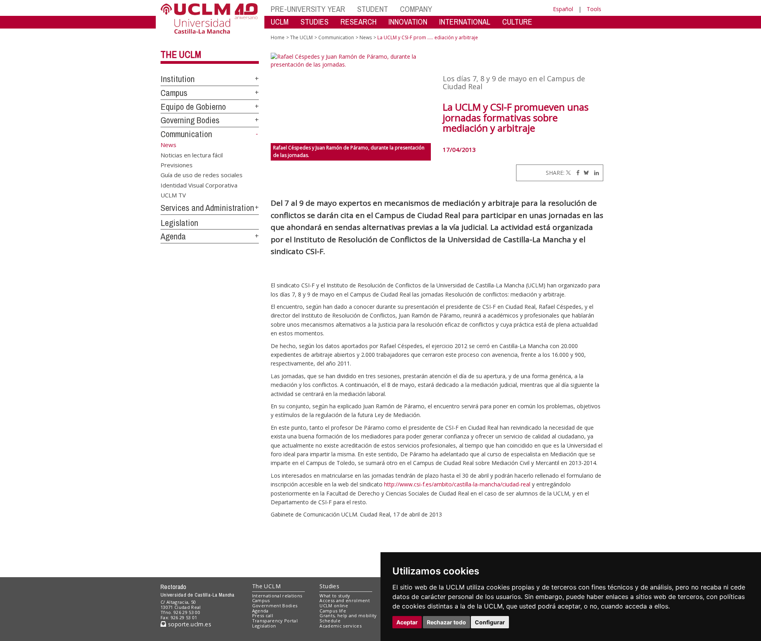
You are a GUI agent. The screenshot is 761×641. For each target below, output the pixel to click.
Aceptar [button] (407, 622)
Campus (174, 93)
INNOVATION (407, 21)
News (365, 37)
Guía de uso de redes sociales (202, 175)
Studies (329, 586)
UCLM (280, 21)
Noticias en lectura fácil (192, 155)
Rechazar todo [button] (446, 622)
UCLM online (333, 605)
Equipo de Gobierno (193, 107)
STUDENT (372, 9)
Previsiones (177, 164)
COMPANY (416, 9)
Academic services (340, 626)
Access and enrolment (344, 600)
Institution (178, 79)
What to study (334, 596)
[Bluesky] (585, 172)
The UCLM (181, 54)
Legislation (179, 223)
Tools (594, 9)
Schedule (329, 621)
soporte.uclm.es (188, 624)
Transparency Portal (275, 621)
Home (278, 37)
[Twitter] (568, 172)
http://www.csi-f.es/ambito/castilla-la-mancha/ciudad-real (458, 484)
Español (563, 9)
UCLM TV (173, 195)
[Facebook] (575, 172)
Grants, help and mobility (348, 615)
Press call (262, 615)
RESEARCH (358, 21)
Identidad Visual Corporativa (199, 185)
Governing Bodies (190, 120)
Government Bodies (275, 605)
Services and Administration (207, 208)
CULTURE (517, 21)
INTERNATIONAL (464, 21)
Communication (186, 134)
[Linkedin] (594, 172)
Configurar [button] (490, 622)
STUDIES (314, 21)
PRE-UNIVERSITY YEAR (308, 9)
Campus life (332, 611)
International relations (277, 596)
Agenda (173, 236)
